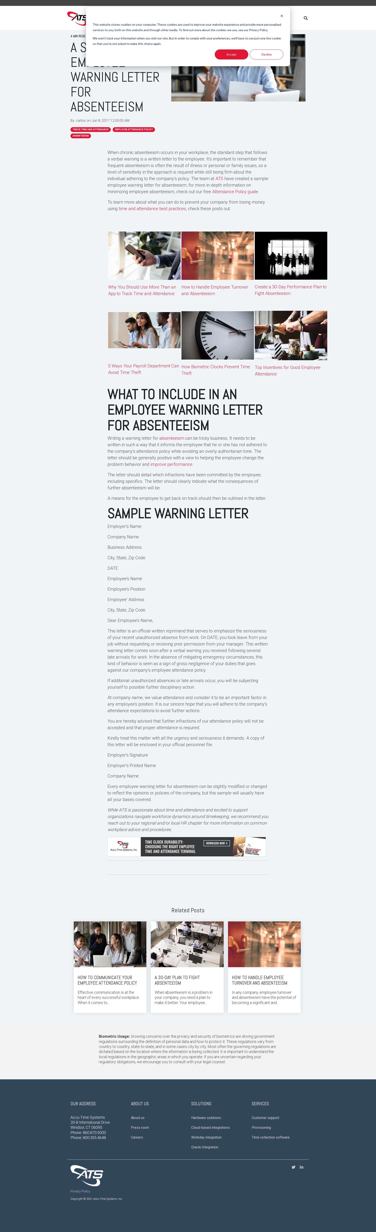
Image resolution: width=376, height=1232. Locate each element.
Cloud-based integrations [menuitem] (210, 1128)
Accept (232, 54)
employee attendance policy (134, 129)
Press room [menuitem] (140, 1128)
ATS (219, 178)
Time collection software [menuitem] (271, 1137)
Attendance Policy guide (235, 191)
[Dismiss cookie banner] (281, 16)
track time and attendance (91, 129)
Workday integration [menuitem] (206, 1137)
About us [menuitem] (137, 1118)
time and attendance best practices (152, 208)
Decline (267, 54)
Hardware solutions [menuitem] (206, 1118)
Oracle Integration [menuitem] (204, 1147)
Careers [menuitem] (137, 1137)
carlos (81, 120)
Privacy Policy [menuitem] (80, 1191)
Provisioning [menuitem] (261, 1128)
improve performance (171, 464)
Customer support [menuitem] (265, 1118)
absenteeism (81, 135)
